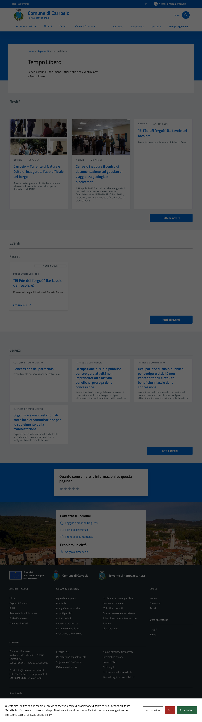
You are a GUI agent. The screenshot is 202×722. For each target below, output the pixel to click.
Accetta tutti (187, 710)
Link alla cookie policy (39, 715)
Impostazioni (153, 710)
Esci (170, 710)
